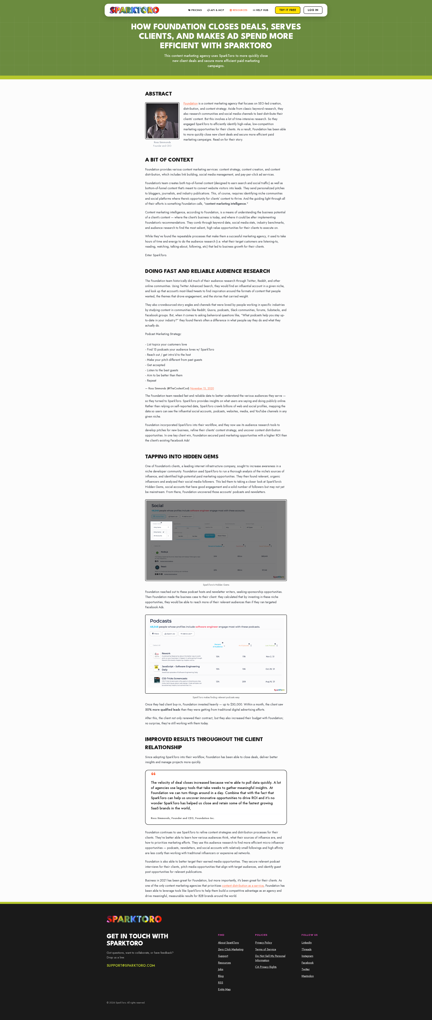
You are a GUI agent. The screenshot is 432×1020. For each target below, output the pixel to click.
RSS (220, 983)
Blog (221, 976)
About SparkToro (228, 943)
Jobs (220, 969)
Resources (224, 963)
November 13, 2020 (202, 388)
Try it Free (287, 10)
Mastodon (308, 976)
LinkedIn (307, 943)
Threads (307, 949)
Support (223, 956)
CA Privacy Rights (266, 967)
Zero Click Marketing (230, 949)
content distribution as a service (243, 885)
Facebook (308, 963)
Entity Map (224, 989)
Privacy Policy (263, 943)
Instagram (307, 956)
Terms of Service (265, 949)
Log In (313, 10)
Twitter (306, 969)
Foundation (190, 103)
